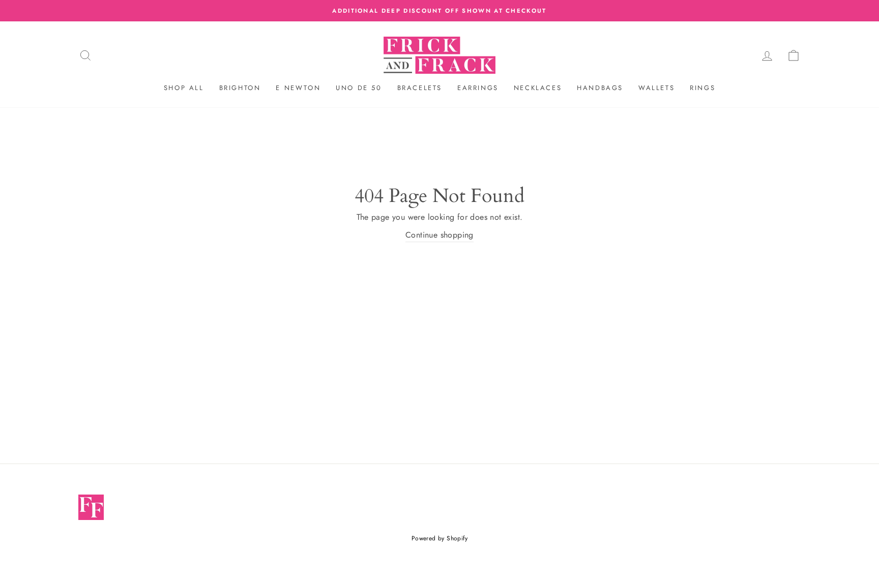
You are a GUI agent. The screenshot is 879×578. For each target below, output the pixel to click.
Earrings (478, 88)
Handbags (600, 88)
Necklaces (538, 88)
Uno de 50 (359, 88)
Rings (702, 88)
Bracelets (419, 88)
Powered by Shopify (439, 538)
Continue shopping (439, 235)
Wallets (656, 88)
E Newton (298, 88)
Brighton (240, 88)
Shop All (184, 88)
